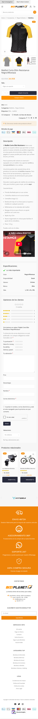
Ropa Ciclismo (21, 18)
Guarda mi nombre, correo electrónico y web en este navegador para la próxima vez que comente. (18, 409)
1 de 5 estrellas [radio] (16, 341)
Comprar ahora (19, 98)
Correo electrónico (9, 399)
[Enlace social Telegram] (36, 118)
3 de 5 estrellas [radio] (19, 341)
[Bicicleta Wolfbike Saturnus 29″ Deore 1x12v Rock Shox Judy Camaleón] (28, 459)
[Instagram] (23, 704)
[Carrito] (35, 6)
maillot (14, 111)
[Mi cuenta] (30, 6)
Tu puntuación (8, 341)
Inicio (3, 18)
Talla (2, 83)
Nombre (6, 391)
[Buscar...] (34, 12)
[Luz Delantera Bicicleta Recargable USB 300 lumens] (10, 459)
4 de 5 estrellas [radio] (20, 341)
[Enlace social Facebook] (27, 118)
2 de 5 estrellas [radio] (17, 341)
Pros (4, 375)
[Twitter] (19, 704)
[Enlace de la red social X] (29, 118)
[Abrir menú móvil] (2, 6)
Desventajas (7, 383)
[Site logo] (19, 6)
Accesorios (10, 18)
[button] (10, 479)
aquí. (30, 184)
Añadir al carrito (23, 93)
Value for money (8, 344)
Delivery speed (8, 350)
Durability (6, 347)
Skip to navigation (7, 2)
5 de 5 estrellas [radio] (22, 341)
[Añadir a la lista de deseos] (15, 454)
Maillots (31, 18)
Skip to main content (23, 2)
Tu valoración (8, 353)
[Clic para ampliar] (5, 52)
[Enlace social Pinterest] (31, 118)
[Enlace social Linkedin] (34, 118)
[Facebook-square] (15, 704)
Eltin (9, 111)
